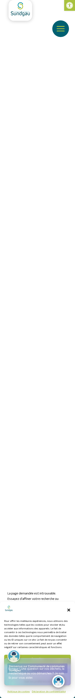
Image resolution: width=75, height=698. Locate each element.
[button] (69, 610)
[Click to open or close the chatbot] (58, 681)
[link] (69, 5)
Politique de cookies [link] (19, 692)
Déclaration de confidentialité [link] (49, 692)
